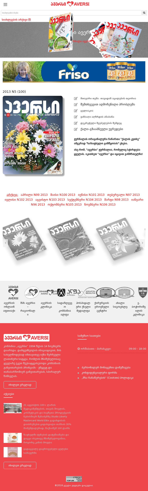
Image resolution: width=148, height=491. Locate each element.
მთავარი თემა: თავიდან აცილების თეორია (108, 98)
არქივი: (12, 195)
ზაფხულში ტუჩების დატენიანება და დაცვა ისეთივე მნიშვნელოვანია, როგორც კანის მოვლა (46, 438)
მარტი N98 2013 (116, 199)
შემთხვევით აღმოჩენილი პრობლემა (108, 104)
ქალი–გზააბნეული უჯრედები (101, 129)
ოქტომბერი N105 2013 (65, 204)
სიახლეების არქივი (15, 19)
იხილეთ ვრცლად (19, 384)
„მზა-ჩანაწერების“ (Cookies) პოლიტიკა (107, 377)
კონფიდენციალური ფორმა (99, 372)
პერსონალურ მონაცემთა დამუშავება (105, 367)
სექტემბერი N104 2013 (85, 199)
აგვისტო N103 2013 (50, 199)
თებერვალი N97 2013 (123, 195)
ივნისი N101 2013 (91, 195)
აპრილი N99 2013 (34, 195)
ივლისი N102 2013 (19, 199)
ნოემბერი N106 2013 (100, 204)
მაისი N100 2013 (62, 195)
